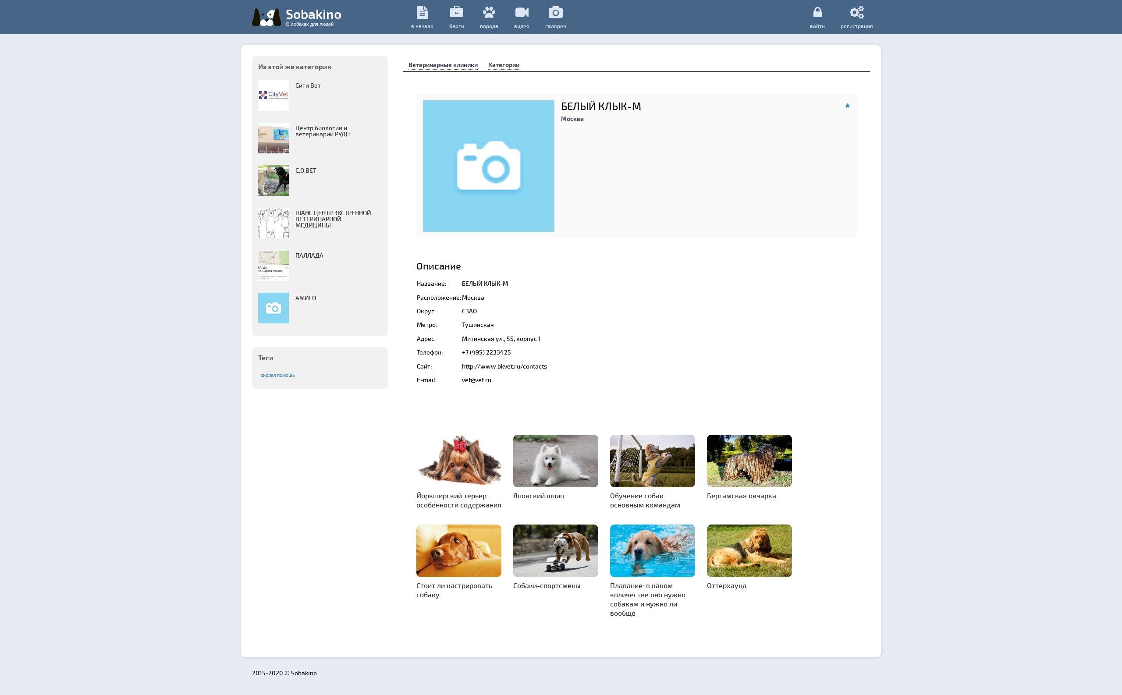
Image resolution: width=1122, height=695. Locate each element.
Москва (572, 118)
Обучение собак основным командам (645, 500)
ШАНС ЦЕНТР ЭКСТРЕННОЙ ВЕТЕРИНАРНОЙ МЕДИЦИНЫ (333, 219)
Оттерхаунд (727, 585)
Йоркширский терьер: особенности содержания (458, 500)
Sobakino (313, 16)
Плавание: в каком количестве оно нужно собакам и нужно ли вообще (647, 599)
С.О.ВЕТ (305, 170)
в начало (422, 26)
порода (489, 26)
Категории (503, 64)
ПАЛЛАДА (309, 255)
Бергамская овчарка (741, 495)
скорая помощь (278, 375)
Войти (817, 25)
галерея (555, 26)
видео (521, 26)
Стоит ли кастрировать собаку (454, 590)
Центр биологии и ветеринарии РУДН (322, 131)
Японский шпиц (539, 495)
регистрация (857, 25)
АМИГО (305, 297)
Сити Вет (308, 85)
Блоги (456, 26)
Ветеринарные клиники (443, 64)
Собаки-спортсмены (547, 585)
